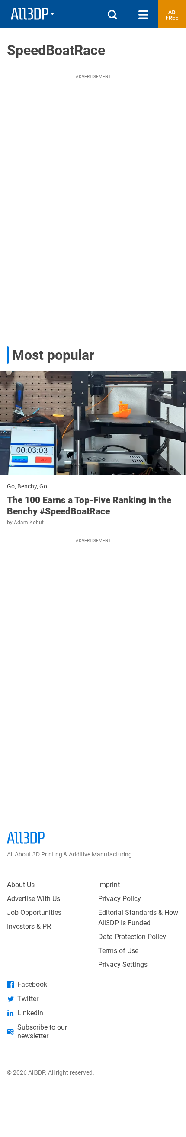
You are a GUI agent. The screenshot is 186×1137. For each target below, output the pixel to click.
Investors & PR (29, 926)
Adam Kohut (29, 523)
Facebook (32, 984)
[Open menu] (143, 14)
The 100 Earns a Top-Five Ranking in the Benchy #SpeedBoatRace (89, 506)
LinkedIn (30, 1013)
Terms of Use (118, 950)
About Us (21, 885)
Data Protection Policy (132, 937)
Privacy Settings (123, 964)
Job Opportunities (34, 912)
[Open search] (112, 14)
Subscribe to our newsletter (42, 1031)
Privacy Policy (119, 899)
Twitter (27, 999)
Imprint (109, 885)
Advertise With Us (33, 899)
